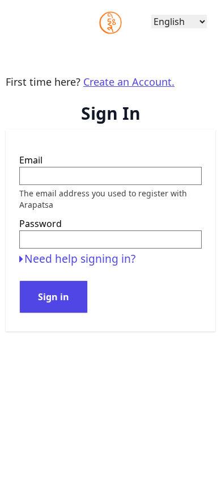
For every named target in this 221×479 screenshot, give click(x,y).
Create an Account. (129, 82)
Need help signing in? (79, 258)
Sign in (53, 297)
